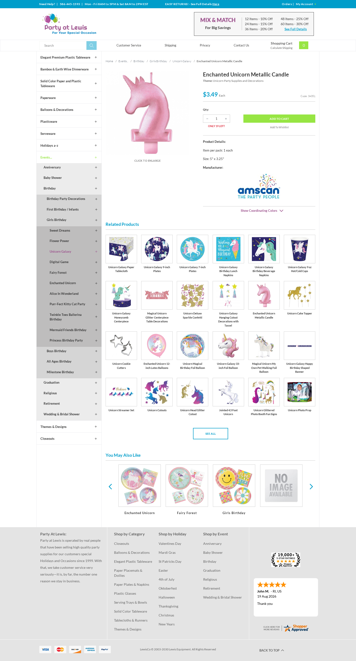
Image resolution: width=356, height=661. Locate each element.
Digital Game (59, 262)
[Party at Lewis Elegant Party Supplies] (81, 24)
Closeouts (47, 439)
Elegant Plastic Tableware (133, 561)
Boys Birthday (56, 351)
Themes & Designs (53, 427)
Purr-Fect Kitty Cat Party (67, 304)
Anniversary (52, 167)
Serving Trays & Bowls (130, 602)
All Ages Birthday (59, 361)
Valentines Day (170, 543)
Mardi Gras (167, 552)
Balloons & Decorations (56, 110)
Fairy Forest (58, 272)
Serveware (47, 134)
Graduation (51, 382)
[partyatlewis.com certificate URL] (286, 627)
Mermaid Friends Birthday (68, 330)
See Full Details (296, 29)
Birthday (50, 188)
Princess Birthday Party (66, 340)
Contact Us (241, 45)
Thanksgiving (168, 606)
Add (279, 119)
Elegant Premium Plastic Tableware (65, 57)
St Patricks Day (170, 561)
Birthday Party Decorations (66, 199)
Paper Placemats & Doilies (128, 572)
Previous (110, 486)
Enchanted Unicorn (63, 283)
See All (210, 433)
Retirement (52, 403)
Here (215, 4)
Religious (50, 393)
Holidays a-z (49, 145)
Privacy (205, 45)
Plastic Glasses (125, 593)
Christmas (166, 615)
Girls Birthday (56, 220)
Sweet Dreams (60, 230)
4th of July (166, 579)
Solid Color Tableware (130, 611)
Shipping (170, 45)
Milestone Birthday (60, 372)
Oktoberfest (168, 588)
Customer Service (128, 45)
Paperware (48, 98)
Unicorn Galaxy (60, 251)
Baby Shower (53, 178)
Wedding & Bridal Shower (62, 414)
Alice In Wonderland (64, 294)
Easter (163, 570)
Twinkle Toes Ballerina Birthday (66, 317)
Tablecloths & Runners (130, 620)
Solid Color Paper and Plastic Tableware (60, 83)
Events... (46, 157)
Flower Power (59, 241)
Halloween (167, 597)
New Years (167, 624)
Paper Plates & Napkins (131, 584)
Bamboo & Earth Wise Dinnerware (64, 69)
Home (109, 61)
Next (311, 486)
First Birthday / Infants (63, 209)
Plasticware (48, 121)
